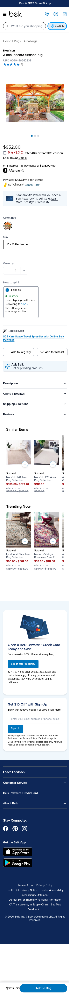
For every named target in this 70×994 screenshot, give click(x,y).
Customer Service (15, 783)
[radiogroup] (35, 244)
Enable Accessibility (51, 890)
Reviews (8, 414)
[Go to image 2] (35, 136)
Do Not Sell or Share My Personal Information (35, 899)
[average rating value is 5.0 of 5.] (11, 64)
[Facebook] (6, 828)
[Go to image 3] (38, 136)
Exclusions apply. (47, 738)
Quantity (8, 263)
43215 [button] (24, 304)
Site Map (56, 904)
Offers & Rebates (13, 393)
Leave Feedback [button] (14, 772)
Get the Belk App (14, 842)
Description (10, 383)
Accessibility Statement (35, 895)
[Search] (7, 26)
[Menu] (5, 14)
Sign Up (15, 728)
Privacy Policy (44, 885)
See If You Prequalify (23, 664)
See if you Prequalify (36, 202)
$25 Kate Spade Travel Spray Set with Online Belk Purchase (33, 338)
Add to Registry (21, 352)
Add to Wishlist (54, 352)
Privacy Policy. (30, 738)
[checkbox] (4, 152)
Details (22, 158)
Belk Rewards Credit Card (20, 793)
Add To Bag (43, 988)
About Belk (10, 803)
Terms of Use (25, 885)
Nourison (9, 50)
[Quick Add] (25, 464)
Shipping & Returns (15, 404)
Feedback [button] (33, 909)
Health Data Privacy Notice (22, 890)
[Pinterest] (15, 828)
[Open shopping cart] (64, 14)
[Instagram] (24, 828)
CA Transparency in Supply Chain (28, 904)
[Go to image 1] (32, 136)
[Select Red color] (8, 226)
